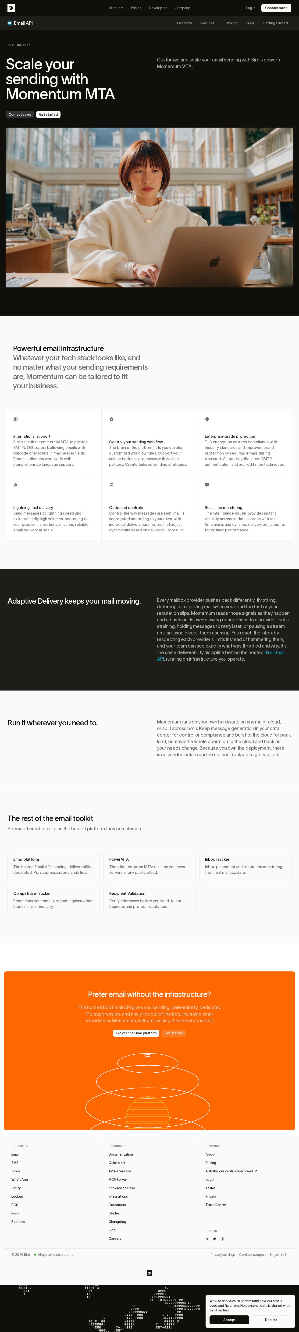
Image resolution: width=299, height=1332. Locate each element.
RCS (14, 1205)
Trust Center (216, 1205)
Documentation (121, 1154)
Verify (16, 1188)
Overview (184, 23)
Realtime (18, 1222)
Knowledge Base (122, 1188)
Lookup (17, 1196)
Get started (48, 114)
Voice (15, 1171)
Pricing (136, 8)
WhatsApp (19, 1180)
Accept (229, 1320)
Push (15, 1213)
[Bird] (11, 8)
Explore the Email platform (136, 1033)
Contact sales (276, 8)
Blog (112, 1230)
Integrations (118, 1196)
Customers (117, 1205)
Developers (158, 8)
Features (207, 23)
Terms (210, 1188)
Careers (115, 1238)
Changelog (117, 1222)
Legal (210, 1180)
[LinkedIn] (215, 1239)
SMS (14, 1163)
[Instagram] (222, 1239)
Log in (250, 8)
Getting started (275, 23)
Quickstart (117, 1163)
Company (182, 8)
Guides (114, 1213)
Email (15, 1154)
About (211, 1154)
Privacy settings (223, 1255)
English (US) (279, 1255)
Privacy (211, 1196)
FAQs (250, 23)
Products (116, 8)
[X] (207, 1239)
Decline (271, 1320)
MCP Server (118, 1180)
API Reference (120, 1171)
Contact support (252, 1255)
